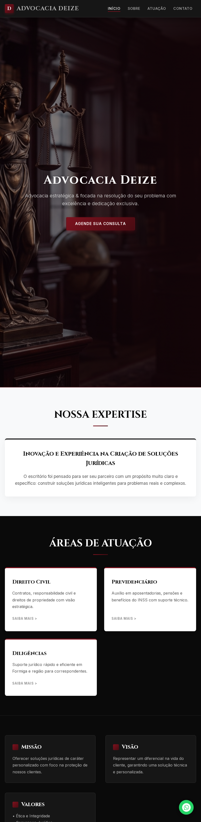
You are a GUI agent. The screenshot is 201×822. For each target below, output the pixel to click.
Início (114, 8)
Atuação (157, 8)
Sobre (134, 8)
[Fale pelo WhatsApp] (186, 807)
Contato (182, 8)
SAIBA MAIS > (24, 618)
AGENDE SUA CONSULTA (100, 223)
